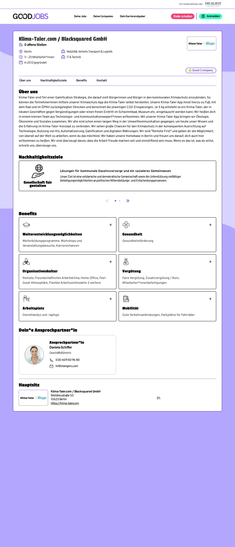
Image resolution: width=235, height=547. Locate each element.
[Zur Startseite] (30, 16)
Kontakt (102, 81)
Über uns (25, 81)
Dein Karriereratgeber (132, 16)
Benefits (81, 81)
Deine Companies (103, 16)
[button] (115, 200)
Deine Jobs (80, 16)
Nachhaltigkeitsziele (53, 81)
